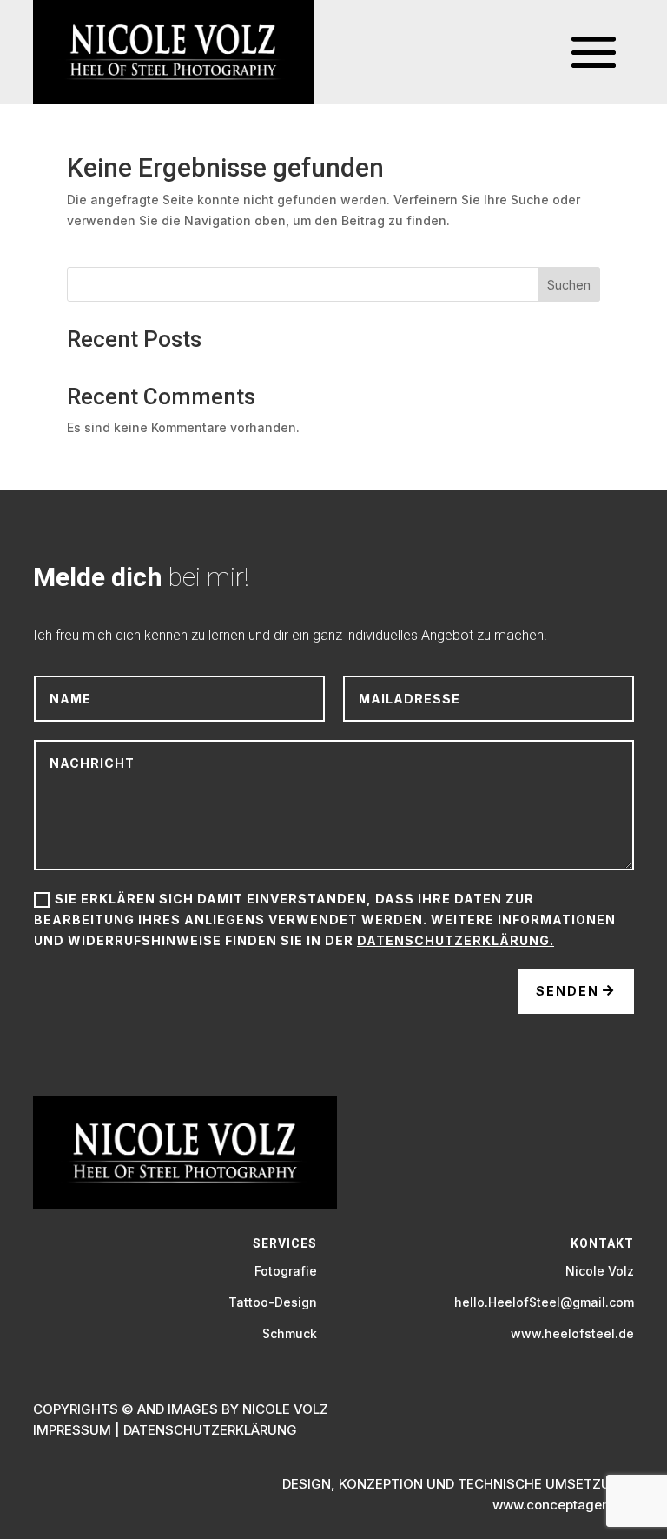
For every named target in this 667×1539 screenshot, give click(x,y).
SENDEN (567, 990)
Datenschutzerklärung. (455, 940)
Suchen (569, 284)
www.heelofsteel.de (572, 1333)
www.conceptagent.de (563, 1504)
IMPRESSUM (72, 1430)
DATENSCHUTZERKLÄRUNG (210, 1430)
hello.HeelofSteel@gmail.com (544, 1302)
